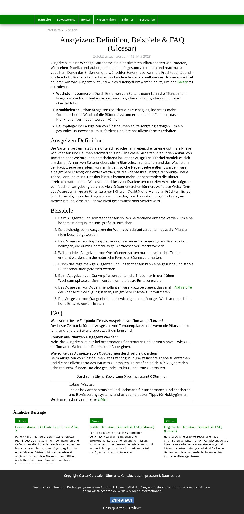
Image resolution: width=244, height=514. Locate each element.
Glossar (70, 30)
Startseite (44, 19)
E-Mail (103, 399)
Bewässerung (66, 19)
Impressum (149, 476)
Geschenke (147, 19)
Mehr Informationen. (147, 491)
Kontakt (126, 476)
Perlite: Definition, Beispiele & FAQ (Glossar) (122, 427)
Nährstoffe (183, 287)
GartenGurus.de (91, 476)
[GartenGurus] (61, 7)
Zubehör (127, 19)
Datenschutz (171, 476)
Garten (182, 82)
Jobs (137, 476)
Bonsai (86, 19)
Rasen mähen (106, 19)
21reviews (133, 507)
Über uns (112, 476)
